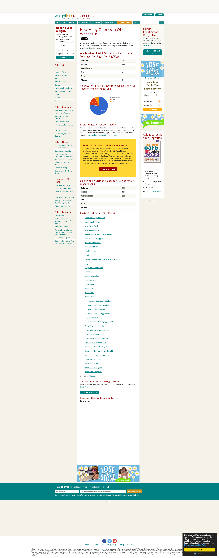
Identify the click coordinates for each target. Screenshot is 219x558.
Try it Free (84, 387)
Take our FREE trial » (89, 392)
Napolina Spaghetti (92, 276)
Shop (136, 22)
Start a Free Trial (108, 169)
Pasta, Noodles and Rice (63, 88)
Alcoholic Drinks (60, 72)
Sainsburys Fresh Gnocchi (95, 309)
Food (63, 22)
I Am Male (148, 105)
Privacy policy (145, 495)
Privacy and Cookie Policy (195, 544)
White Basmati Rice (92, 359)
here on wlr (157, 192)
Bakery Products (60, 75)
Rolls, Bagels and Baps (63, 91)
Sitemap (121, 545)
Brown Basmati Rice (92, 243)
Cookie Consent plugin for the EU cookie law (199, 553)
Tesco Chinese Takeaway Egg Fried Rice (100, 322)
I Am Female (148, 101)
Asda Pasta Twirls (91, 226)
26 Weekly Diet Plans (62, 185)
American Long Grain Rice (95, 218)
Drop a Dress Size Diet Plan (64, 197)
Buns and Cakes (60, 82)
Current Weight (152, 92)
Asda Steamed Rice (92, 230)
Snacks (57, 98)
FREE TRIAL (148, 15)
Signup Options (124, 22)
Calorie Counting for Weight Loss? (99, 381)
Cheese (57, 85)
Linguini (88, 264)
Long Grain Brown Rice (94, 268)
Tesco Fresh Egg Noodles (94, 326)
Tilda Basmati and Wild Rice (95, 343)
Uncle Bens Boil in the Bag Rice (97, 347)
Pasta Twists (90, 289)
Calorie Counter (60, 130)
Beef (56, 78)
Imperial (148, 78)
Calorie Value (59, 216)
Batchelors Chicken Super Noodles (98, 234)
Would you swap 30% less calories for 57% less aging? (64, 162)
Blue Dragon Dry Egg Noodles (96, 238)
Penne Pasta (89, 293)
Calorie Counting (61, 168)
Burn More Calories (61, 227)
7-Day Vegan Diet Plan (63, 206)
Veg (56, 101)
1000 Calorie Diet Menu (63, 189)
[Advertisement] (109, 6)
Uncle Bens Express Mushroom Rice (99, 355)
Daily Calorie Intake (62, 122)
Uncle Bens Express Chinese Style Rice (99, 351)
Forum (97, 22)
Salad (57, 95)
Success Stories (109, 22)
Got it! (199, 549)
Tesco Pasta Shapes (92, 334)
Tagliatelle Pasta (91, 318)
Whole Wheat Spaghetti (94, 368)
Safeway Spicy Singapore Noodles (98, 301)
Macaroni (88, 272)
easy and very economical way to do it (102, 135)
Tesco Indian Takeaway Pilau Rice (98, 330)
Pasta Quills (89, 280)
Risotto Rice (89, 297)
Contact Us (130, 545)
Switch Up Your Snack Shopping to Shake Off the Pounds (64, 221)
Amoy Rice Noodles (92, 222)
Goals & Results (85, 22)
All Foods (92, 376)
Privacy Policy (111, 545)
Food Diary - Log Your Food (64, 238)
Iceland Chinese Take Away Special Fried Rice (102, 259)
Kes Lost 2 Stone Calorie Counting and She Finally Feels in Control (64, 232)
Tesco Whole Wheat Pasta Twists (97, 339)
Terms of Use (98, 545)
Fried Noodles (90, 251)
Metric (157, 78)
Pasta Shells (89, 284)
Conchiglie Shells (91, 247)
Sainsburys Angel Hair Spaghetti (97, 305)
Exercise (72, 22)
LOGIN (159, 15)
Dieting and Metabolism (63, 151)
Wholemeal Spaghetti (93, 372)
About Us (88, 545)
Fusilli (87, 255)
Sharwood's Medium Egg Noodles (98, 314)
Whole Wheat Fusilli (92, 364)
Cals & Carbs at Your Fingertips (152, 136)
